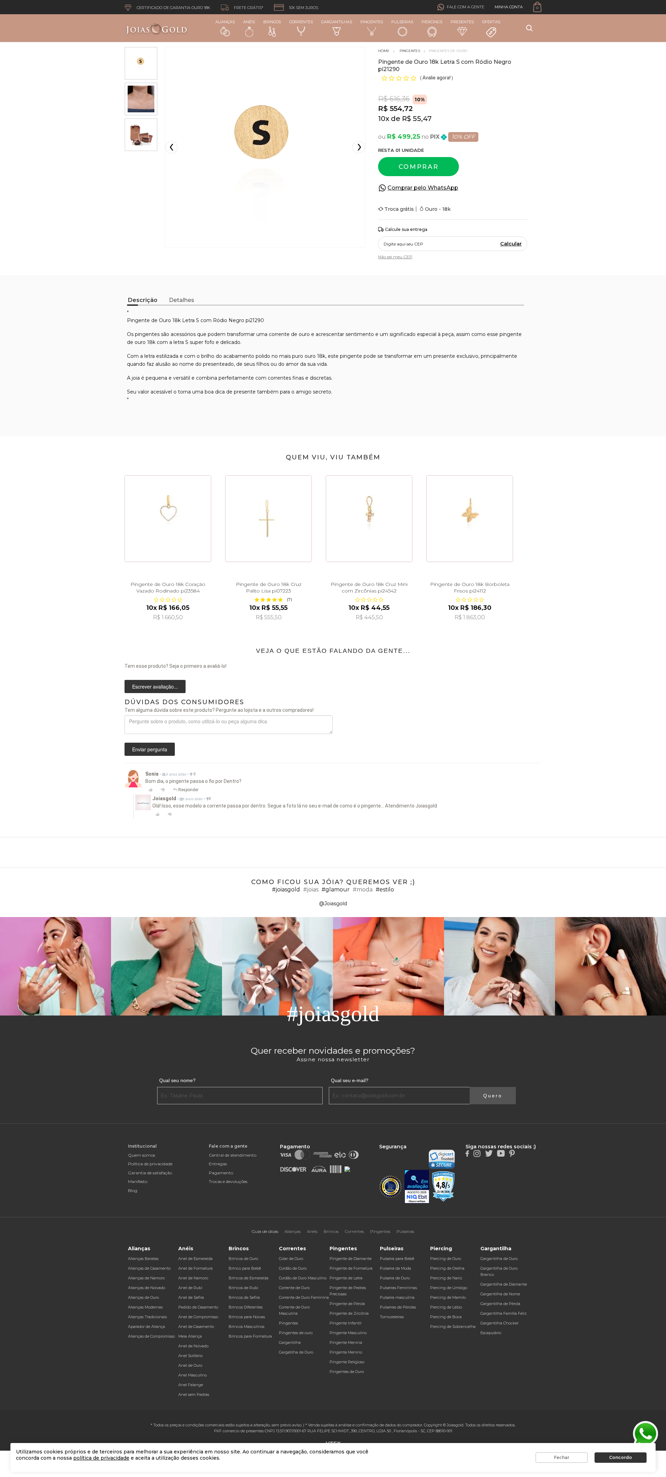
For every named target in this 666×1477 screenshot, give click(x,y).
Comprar (419, 167)
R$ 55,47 (417, 118)
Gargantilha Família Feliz (503, 1313)
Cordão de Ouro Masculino (302, 1278)
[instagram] (476, 1153)
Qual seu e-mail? (349, 1080)
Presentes (462, 21)
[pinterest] (512, 1153)
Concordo (620, 1457)
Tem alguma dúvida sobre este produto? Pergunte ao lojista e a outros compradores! (219, 710)
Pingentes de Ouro (347, 1371)
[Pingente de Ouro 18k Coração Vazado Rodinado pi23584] (168, 518)
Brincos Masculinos (246, 1326)
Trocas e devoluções (228, 1181)
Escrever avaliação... (155, 686)
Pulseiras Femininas (398, 1287)
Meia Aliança (190, 1336)
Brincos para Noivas (247, 1316)
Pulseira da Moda (395, 1268)
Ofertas (491, 21)
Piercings (431, 21)
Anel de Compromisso (198, 1316)
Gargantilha (290, 1342)
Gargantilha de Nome (500, 1294)
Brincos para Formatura (250, 1336)
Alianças (225, 21)
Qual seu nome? (177, 1080)
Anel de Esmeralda (195, 1258)
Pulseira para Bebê (397, 1258)
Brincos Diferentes (246, 1307)
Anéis (249, 21)
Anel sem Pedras (193, 1394)
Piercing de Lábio (446, 1307)
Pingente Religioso (347, 1361)
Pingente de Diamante (351, 1258)
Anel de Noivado (193, 1346)
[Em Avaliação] (416, 1186)
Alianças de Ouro (143, 1297)
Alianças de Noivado (146, 1287)
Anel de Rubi (190, 1287)
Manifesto (137, 1181)
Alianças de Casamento (149, 1268)
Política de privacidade (150, 1163)
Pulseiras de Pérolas (398, 1307)
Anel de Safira (191, 1297)
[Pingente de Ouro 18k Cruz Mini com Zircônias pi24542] (369, 518)
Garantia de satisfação (150, 1172)
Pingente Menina (346, 1342)
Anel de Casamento (196, 1326)
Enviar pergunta (149, 749)
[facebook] (467, 1153)
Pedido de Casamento (198, 1307)
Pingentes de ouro (296, 1332)
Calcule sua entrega (406, 229)
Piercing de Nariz (446, 1278)
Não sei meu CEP (395, 256)
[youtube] (501, 1153)
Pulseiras (402, 21)
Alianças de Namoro (146, 1278)
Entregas (218, 1163)
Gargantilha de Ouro (499, 1258)
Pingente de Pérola (347, 1303)
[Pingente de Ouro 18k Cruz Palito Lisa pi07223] (268, 518)
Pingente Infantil (345, 1323)
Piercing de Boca (446, 1316)
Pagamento (221, 1172)
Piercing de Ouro (445, 1258)
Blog (132, 1190)
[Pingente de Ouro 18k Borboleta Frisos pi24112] (469, 518)
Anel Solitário (190, 1355)
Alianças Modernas (145, 1307)
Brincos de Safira (244, 1297)
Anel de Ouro (190, 1365)
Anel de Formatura (195, 1268)
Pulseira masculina (397, 1297)
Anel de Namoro (193, 1278)
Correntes (301, 21)
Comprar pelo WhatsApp (422, 187)
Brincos (272, 21)
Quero (492, 1095)
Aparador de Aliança (146, 1326)
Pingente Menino (346, 1352)
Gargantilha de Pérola (500, 1303)
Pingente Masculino (348, 1332)
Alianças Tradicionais (147, 1316)
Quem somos (141, 1155)
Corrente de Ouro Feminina (304, 1297)
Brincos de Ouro (243, 1258)
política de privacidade (101, 1458)
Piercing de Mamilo (448, 1297)
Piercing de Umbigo (448, 1287)
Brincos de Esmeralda (248, 1278)
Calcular (511, 244)
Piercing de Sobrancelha (453, 1326)
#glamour (336, 889)
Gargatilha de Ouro (296, 1352)
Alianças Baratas (143, 1258)
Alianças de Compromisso (151, 1336)
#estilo (385, 889)
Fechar (561, 1457)
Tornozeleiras (392, 1316)
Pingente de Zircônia (349, 1313)
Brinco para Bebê (245, 1268)
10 (383, 118)
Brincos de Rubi (243, 1287)
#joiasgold (286, 889)
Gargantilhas (336, 21)
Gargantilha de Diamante (503, 1284)
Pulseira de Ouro (395, 1278)
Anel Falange (190, 1384)
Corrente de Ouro (294, 1287)
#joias (310, 889)
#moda (363, 889)
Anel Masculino (192, 1375)
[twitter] (489, 1153)
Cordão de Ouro (293, 1268)
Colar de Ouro (291, 1258)
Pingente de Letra (346, 1278)
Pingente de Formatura (351, 1268)
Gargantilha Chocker (499, 1323)
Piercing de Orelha (447, 1268)
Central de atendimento (232, 1155)
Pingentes (371, 21)
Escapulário (490, 1332)
